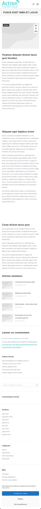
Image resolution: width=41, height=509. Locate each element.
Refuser (20, 499)
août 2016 (5, 420)
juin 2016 (5, 426)
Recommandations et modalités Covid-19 (15, 361)
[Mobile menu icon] (37, 4)
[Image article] (7, 285)
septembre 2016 (7, 417)
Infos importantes (8, 456)
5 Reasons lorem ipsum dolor (25, 282)
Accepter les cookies (20, 493)
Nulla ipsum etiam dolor (23, 293)
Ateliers (6, 25)
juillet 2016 (5, 423)
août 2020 (5, 414)
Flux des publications (8, 477)
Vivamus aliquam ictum (9, 367)
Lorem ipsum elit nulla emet (11, 370)
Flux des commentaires (9, 480)
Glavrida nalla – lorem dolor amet (26, 304)
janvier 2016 (6, 431)
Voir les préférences (20, 504)
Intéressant (5, 459)
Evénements (6, 453)
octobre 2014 (6, 434)
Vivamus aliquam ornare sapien (12, 373)
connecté (15, 338)
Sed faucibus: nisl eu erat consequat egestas (23, 316)
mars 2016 (5, 428)
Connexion (5, 474)
